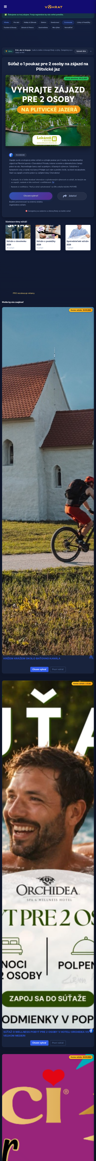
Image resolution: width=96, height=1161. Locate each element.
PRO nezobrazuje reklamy (24, 293)
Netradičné (68, 27)
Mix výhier (56, 27)
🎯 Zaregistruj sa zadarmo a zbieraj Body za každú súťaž (48, 211)
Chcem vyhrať (39, 669)
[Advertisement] (48, 39)
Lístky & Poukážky (83, 22)
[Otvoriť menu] (4, 6)
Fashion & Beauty (10, 27)
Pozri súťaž (58, 669)
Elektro (43, 22)
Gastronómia (43, 27)
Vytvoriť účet (81, 51)
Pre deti (16, 22)
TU (53, 182)
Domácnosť (55, 22)
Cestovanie (68, 22)
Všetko (6, 22)
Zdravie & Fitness (27, 27)
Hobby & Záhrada (30, 22)
